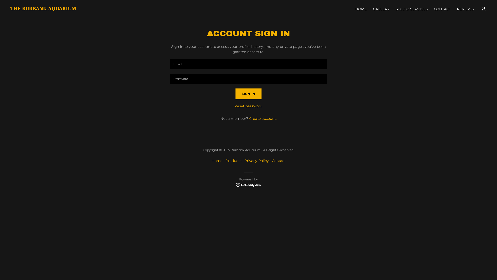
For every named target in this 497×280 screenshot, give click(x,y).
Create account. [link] (263, 118)
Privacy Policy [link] (256, 161)
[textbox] (248, 64)
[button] (484, 8)
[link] (43, 8)
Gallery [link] (381, 9)
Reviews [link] (465, 9)
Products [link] (233, 161)
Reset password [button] (248, 106)
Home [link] (361, 9)
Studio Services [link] (412, 9)
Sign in (248, 94)
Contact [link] (442, 9)
